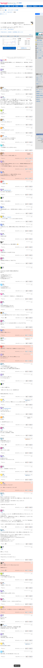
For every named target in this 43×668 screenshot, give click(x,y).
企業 (18, 36)
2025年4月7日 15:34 (27, 562)
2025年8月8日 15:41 (27, 474)
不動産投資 (35, 6)
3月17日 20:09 (28, 224)
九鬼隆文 (3, 483)
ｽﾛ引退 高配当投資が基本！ (6, 190)
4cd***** (3, 530)
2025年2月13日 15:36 (27, 624)
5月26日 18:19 (28, 171)
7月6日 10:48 (28, 96)
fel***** (3, 417)
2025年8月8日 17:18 (27, 466)
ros (3, 198)
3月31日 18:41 (28, 206)
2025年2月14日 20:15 (27, 598)
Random (3, 97)
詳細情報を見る (24, 48)
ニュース (21, 6)
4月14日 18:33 (28, 197)
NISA (40, 6)
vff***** (3, 302)
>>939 (2, 304)
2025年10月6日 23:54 (27, 438)
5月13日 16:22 (28, 189)
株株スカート (4, 313)
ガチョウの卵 (4, 136)
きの (3, 70)
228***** (3, 321)
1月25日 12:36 (28, 301)
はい (27, 66)
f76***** (3, 172)
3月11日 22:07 (28, 241)
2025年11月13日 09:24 (27, 374)
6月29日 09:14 (28, 119)
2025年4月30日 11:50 (27, 529)
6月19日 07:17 (28, 127)
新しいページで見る (3, 29)
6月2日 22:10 (28, 144)
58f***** (3, 294)
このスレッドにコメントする (9, 48)
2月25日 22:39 (28, 249)
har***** (3, 364)
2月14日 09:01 (28, 284)
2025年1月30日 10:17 (27, 651)
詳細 (1, 36)
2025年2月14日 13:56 (27, 606)
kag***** (3, 250)
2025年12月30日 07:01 (27, 329)
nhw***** (3, 285)
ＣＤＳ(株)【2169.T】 (9, 12)
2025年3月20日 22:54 (27, 582)
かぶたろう (4, 88)
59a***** (3, 120)
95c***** (3, 60)
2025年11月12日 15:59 (27, 416)
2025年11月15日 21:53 (27, 354)
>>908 (2, 549)
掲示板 (25, 6)
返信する (3, 66)
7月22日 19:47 (28, 87)
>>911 (2, 512)
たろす (3, 128)
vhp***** (3, 599)
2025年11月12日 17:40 (27, 399)
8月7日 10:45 (28, 69)
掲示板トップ (2, 7)
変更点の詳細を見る (11, 29)
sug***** (3, 607)
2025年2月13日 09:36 (27, 633)
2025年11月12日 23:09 (27, 383)
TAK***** (3, 583)
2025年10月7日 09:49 (27, 427)
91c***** (3, 330)
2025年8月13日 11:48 (27, 455)
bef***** (3, 182)
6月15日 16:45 (28, 135)
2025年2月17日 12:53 (27, 590)
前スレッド (31, 34)
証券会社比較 (29, 6)
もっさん (3, 563)
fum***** (3, 652)
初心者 (3, 400)
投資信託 (16, 6)
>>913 (2, 495)
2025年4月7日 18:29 (27, 546)
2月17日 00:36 (28, 267)
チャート (4, 36)
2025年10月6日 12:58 (27, 447)
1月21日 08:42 (28, 312)
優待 (15, 36)
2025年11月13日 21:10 (27, 363)
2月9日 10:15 (28, 293)
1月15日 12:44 (28, 320)
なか (3, 439)
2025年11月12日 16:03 (27, 407)
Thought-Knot (4, 625)
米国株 (9, 6)
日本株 (5, 6)
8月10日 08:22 (28, 59)
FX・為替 (12, 6)
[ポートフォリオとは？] (5, 10)
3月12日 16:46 (28, 233)
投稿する (16, 665)
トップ (2, 6)
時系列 (8, 36)
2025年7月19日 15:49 (27, 482)
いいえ (30, 66)
